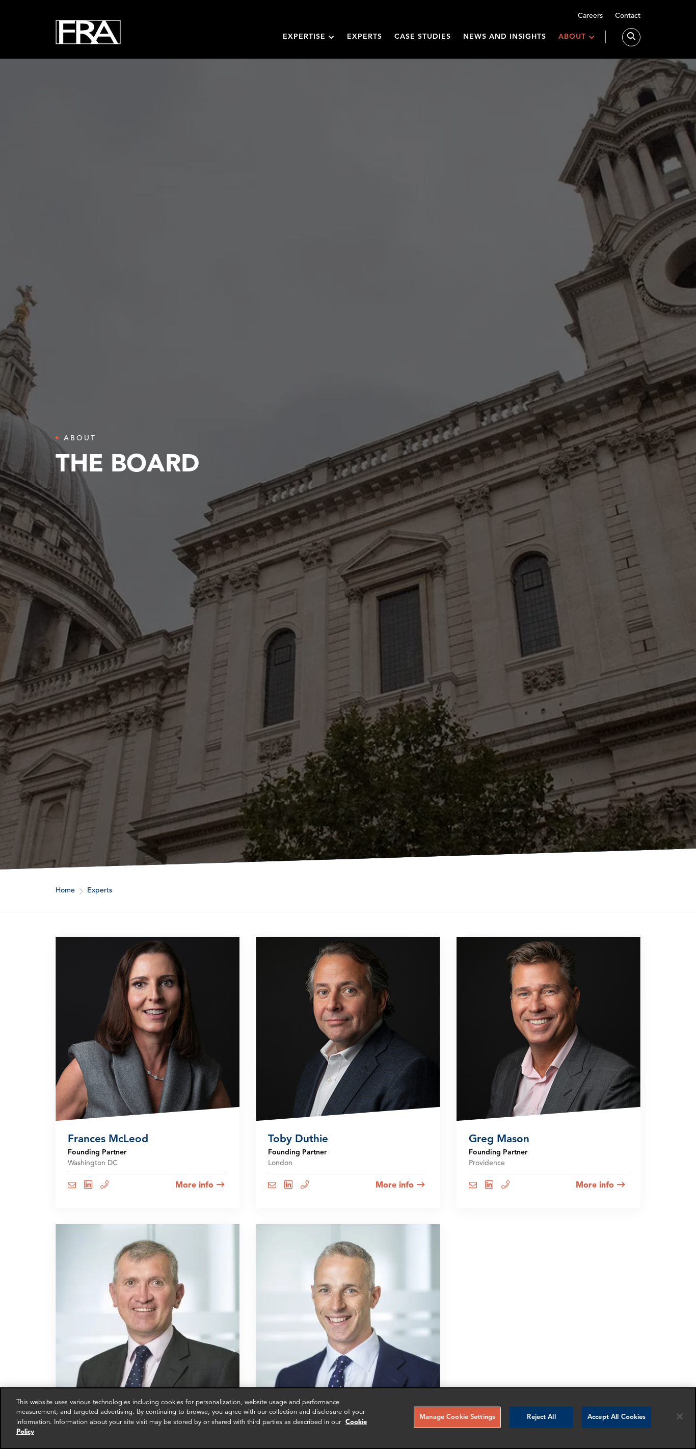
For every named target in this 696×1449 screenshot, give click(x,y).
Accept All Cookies (616, 1417)
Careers (590, 15)
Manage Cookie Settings (457, 1417)
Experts (364, 36)
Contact (627, 15)
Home (65, 890)
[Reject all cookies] (679, 1416)
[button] (309, 37)
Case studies (422, 36)
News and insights (504, 36)
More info (194, 1185)
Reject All (541, 1417)
